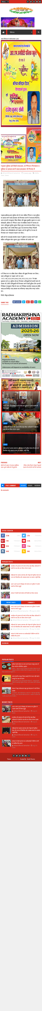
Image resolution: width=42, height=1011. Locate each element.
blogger (23, 485)
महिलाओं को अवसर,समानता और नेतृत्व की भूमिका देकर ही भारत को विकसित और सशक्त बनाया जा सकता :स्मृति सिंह (21, 449)
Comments (31, 602)
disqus (30, 485)
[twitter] (31, 1)
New (2, 175)
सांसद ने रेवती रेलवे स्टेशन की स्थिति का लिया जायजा (24, 593)
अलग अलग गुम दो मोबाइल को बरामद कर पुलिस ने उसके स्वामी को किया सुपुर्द (20, 406)
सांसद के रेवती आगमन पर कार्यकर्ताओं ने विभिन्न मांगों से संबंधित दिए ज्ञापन (25, 634)
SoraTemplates (15, 759)
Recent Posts (10, 602)
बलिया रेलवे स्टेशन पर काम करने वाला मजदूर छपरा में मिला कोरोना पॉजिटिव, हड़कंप (25, 665)
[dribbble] (34, 1)
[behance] (40, 1)
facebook (37, 485)
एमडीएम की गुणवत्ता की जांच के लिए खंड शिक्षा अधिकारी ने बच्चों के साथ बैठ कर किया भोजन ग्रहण (20, 428)
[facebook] (28, 1)
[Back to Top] (29, 755)
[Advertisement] (21, 475)
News (7, 175)
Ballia (37, 173)
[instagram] (37, 1)
